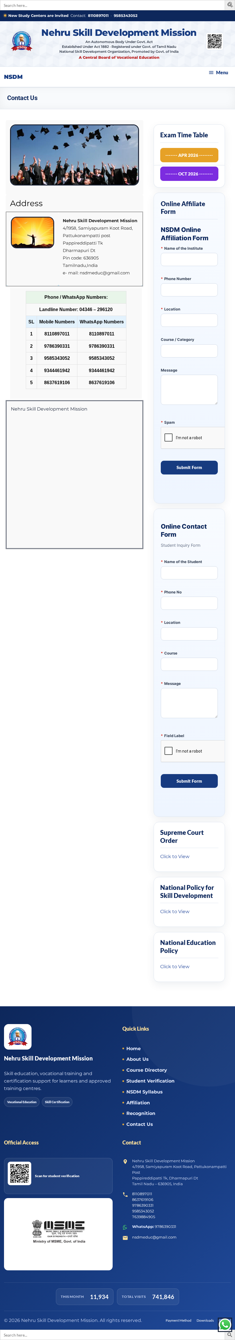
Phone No (171, 592)
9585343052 (126, 15)
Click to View (174, 856)
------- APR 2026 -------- (189, 155)
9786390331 (143, 1205)
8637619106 (142, 1199)
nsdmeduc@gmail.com (154, 1237)
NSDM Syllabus (144, 1092)
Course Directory (146, 1070)
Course (169, 653)
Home (133, 1048)
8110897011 (98, 15)
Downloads (205, 1320)
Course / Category (177, 339)
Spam (168, 422)
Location (170, 309)
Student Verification (150, 1081)
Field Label (172, 735)
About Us (137, 1059)
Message (169, 370)
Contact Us (139, 1124)
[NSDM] (22, 44)
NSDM (13, 76)
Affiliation (138, 1102)
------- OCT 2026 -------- (189, 173)
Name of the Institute (182, 248)
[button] (231, 5)
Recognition (140, 1113)
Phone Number (176, 278)
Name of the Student (181, 561)
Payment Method (178, 1320)
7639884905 (143, 1216)
